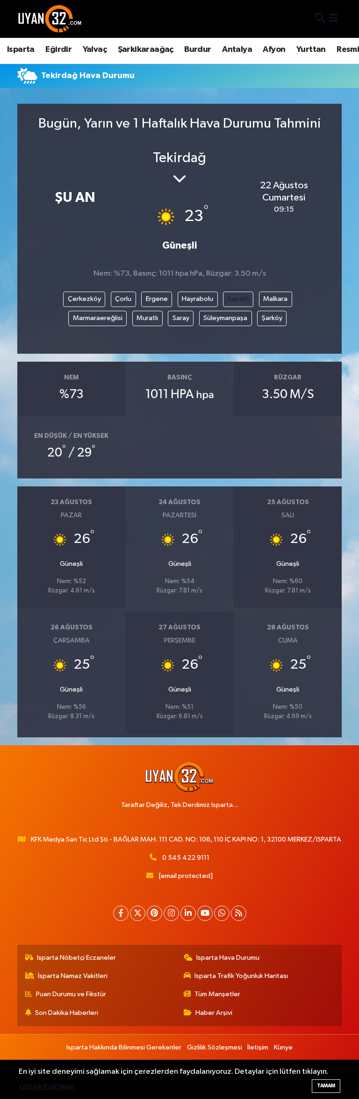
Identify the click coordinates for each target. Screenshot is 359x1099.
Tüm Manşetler (217, 994)
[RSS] (238, 913)
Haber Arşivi (213, 1012)
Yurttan (311, 49)
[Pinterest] (154, 913)
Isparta (21, 49)
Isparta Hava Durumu (227, 957)
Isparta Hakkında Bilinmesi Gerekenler (123, 1047)
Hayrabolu (197, 298)
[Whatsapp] (222, 913)
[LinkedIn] (188, 913)
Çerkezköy (84, 298)
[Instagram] (171, 913)
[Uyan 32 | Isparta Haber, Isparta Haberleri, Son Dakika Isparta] (50, 19)
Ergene (157, 298)
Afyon (274, 49)
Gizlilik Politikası (46, 1087)
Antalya (237, 49)
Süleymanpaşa (225, 317)
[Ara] (320, 19)
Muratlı (147, 317)
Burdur (197, 49)
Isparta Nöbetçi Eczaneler (76, 957)
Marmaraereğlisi (97, 317)
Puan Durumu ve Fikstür (71, 994)
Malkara (275, 298)
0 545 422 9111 (185, 857)
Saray (180, 317)
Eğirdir (58, 49)
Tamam (326, 1085)
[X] (137, 913)
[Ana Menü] (333, 19)
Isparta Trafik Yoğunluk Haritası (241, 975)
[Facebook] (121, 913)
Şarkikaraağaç (145, 49)
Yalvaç (95, 49)
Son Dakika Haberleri (66, 1012)
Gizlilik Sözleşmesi (214, 1047)
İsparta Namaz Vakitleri (73, 975)
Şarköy (272, 317)
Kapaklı (238, 298)
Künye (283, 1047)
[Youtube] (205, 913)
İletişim (257, 1047)
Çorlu (123, 298)
